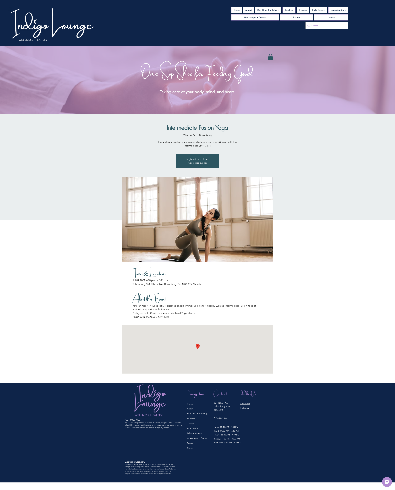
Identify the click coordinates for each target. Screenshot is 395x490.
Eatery (190, 443)
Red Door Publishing (197, 413)
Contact (191, 448)
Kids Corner (193, 428)
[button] (289, 10)
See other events (197, 162)
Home (190, 403)
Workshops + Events (197, 438)
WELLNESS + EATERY (33, 39)
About (190, 408)
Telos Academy (194, 433)
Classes (190, 423)
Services (191, 418)
